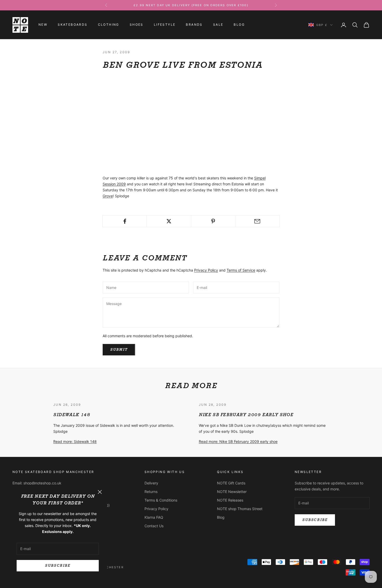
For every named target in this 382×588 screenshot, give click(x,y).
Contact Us (153, 526)
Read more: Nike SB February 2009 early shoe (238, 441)
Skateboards (72, 25)
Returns (150, 491)
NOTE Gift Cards (231, 483)
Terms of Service (241, 270)
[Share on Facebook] (125, 221)
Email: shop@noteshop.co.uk (36, 483)
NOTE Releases (230, 500)
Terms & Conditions (160, 500)
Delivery (151, 483)
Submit (119, 350)
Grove (108, 196)
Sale (218, 25)
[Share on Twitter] (169, 221)
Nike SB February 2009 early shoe (246, 414)
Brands (194, 25)
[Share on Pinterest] (213, 221)
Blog (239, 25)
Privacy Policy (206, 270)
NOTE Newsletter (232, 491)
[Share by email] (257, 221)
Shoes (136, 25)
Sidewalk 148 (71, 414)
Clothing (108, 25)
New (42, 25)
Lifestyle (165, 25)
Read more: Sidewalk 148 (75, 441)
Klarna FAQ (153, 517)
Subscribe (57, 565)
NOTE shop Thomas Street (239, 508)
